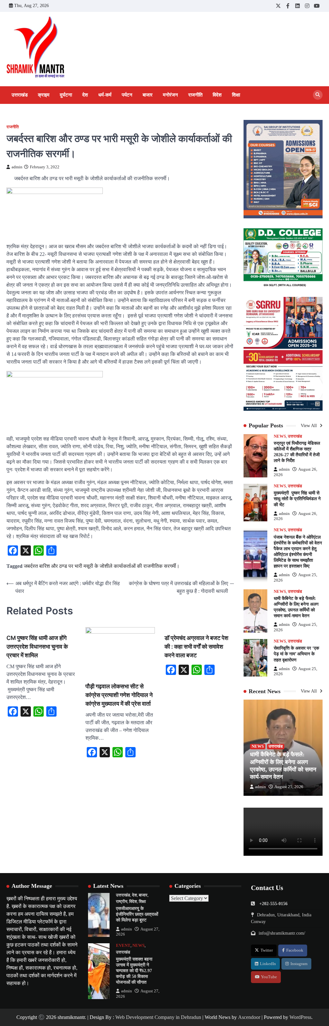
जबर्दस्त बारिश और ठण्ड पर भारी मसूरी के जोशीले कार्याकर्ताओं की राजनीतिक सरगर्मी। (102, 566)
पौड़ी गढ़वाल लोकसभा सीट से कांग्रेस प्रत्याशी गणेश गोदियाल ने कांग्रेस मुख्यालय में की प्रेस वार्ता (119, 695)
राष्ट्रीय (121, 901)
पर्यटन (127, 94)
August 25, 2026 (288, 787)
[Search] (318, 95)
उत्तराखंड (20, 94)
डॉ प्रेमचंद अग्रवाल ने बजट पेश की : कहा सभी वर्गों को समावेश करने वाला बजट (196, 647)
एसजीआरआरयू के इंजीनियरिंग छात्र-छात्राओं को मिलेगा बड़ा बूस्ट (137, 914)
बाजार (148, 94)
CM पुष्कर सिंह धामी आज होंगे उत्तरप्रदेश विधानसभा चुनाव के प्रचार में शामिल (37, 647)
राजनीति (195, 94)
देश (85, 94)
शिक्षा (236, 94)
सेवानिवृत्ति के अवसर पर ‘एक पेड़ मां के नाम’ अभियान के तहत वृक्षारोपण (296, 654)
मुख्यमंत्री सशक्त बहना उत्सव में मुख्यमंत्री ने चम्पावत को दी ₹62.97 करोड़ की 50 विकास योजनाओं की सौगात (134, 971)
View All (309, 425)
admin (17, 167)
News (280, 436)
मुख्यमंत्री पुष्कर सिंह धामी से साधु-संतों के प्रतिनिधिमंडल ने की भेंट (297, 499)
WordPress (300, 1017)
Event (123, 945)
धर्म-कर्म (104, 94)
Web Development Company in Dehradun (158, 1017)
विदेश (217, 94)
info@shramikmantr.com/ (282, 933)
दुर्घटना (66, 94)
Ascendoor (249, 1017)
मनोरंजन (170, 94)
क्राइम (43, 94)
